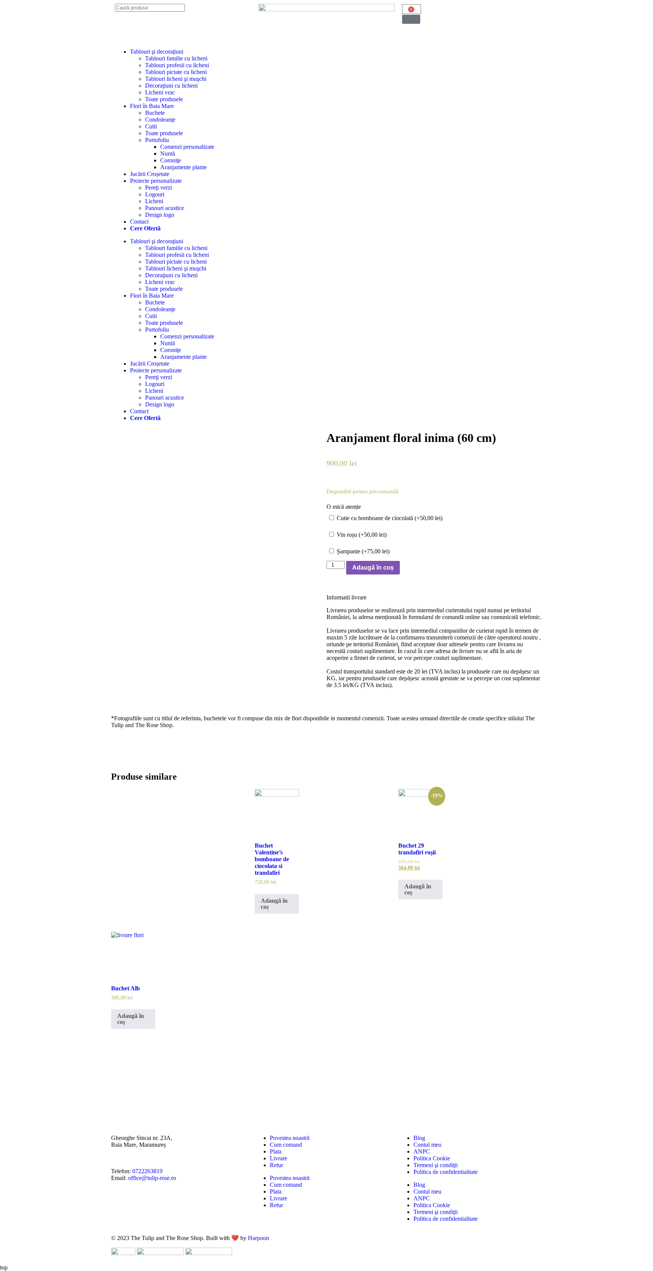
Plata (276, 1151)
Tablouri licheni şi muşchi (175, 79)
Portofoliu (157, 140)
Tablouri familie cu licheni (176, 58)
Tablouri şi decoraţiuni (156, 51)
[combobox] (150, 8)
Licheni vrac (160, 92)
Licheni (154, 201)
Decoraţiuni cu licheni (171, 85)
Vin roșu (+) (361, 534)
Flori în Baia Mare (152, 106)
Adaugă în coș (373, 567)
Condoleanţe (160, 119)
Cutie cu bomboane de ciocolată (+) (389, 518)
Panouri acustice (164, 208)
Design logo (159, 215)
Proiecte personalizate (156, 181)
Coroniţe (170, 160)
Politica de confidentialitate (445, 1172)
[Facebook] (141, 1204)
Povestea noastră (289, 1138)
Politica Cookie (431, 1158)
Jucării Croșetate (149, 174)
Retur (276, 1165)
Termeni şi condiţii (435, 1165)
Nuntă (167, 153)
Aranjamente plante (183, 167)
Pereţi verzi (158, 187)
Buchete (155, 113)
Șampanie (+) (362, 551)
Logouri (154, 194)
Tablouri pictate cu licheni (176, 72)
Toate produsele (164, 99)
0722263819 (147, 1171)
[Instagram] (120, 1204)
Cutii (151, 126)
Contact (139, 221)
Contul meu (427, 1144)
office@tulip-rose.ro (152, 1178)
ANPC (421, 1151)
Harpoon (258, 1238)
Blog (419, 1138)
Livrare (278, 1158)
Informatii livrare (346, 597)
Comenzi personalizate (187, 147)
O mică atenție (343, 506)
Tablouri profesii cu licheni (177, 65)
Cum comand (286, 1144)
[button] (411, 19)
